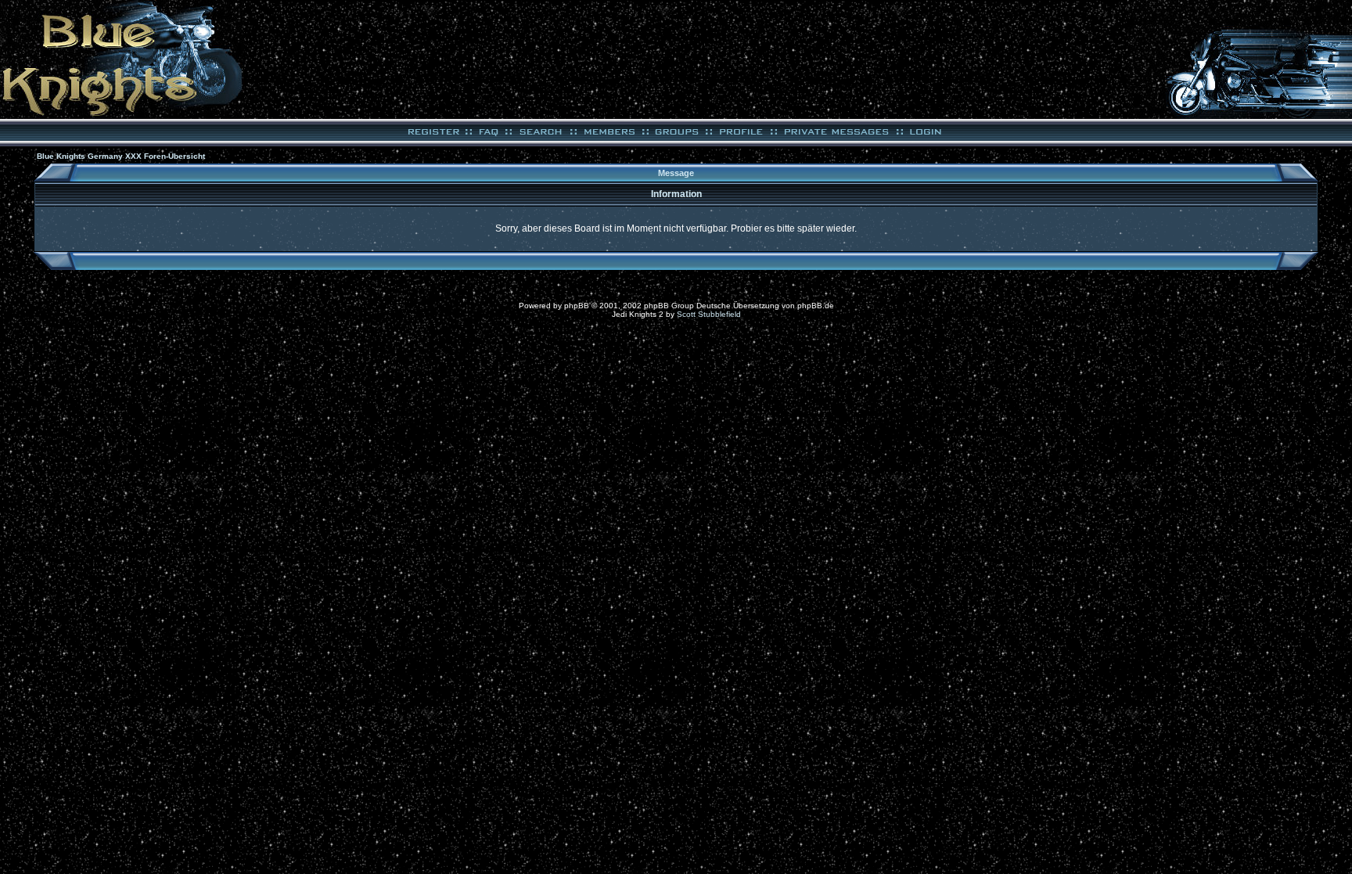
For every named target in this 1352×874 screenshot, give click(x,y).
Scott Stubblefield (709, 314)
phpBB (576, 305)
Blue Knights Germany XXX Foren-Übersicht (121, 156)
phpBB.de (815, 305)
